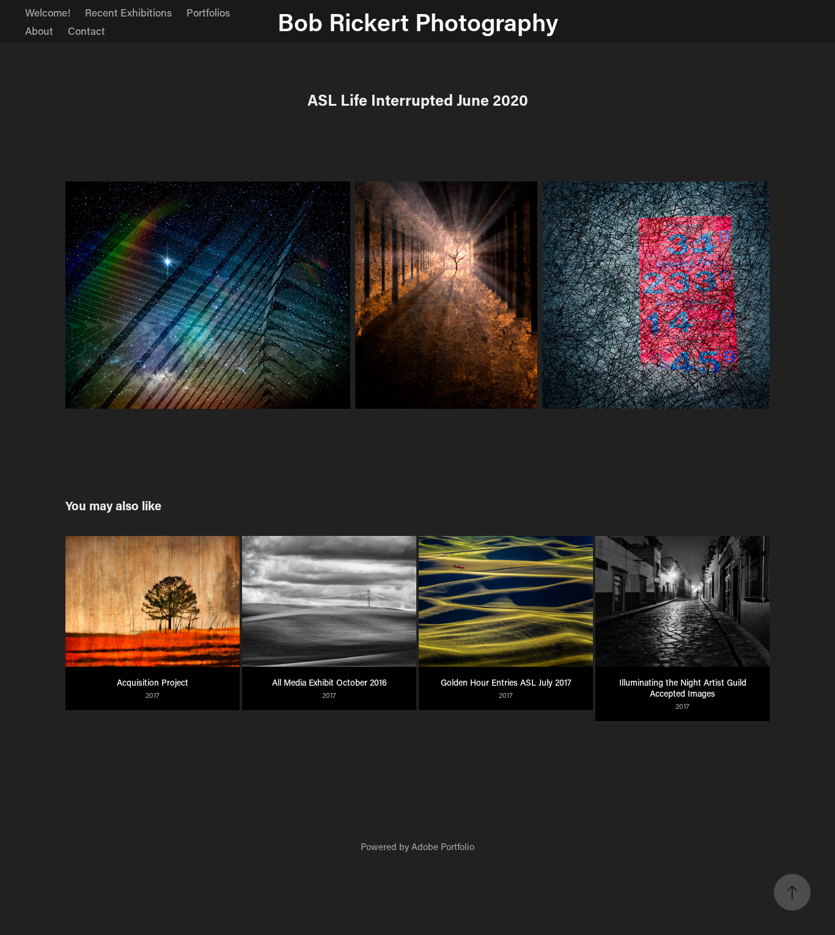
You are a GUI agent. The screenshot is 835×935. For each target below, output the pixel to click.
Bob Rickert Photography (418, 21)
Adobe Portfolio (442, 846)
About (39, 30)
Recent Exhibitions (128, 12)
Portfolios (208, 12)
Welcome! (47, 12)
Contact (86, 30)
